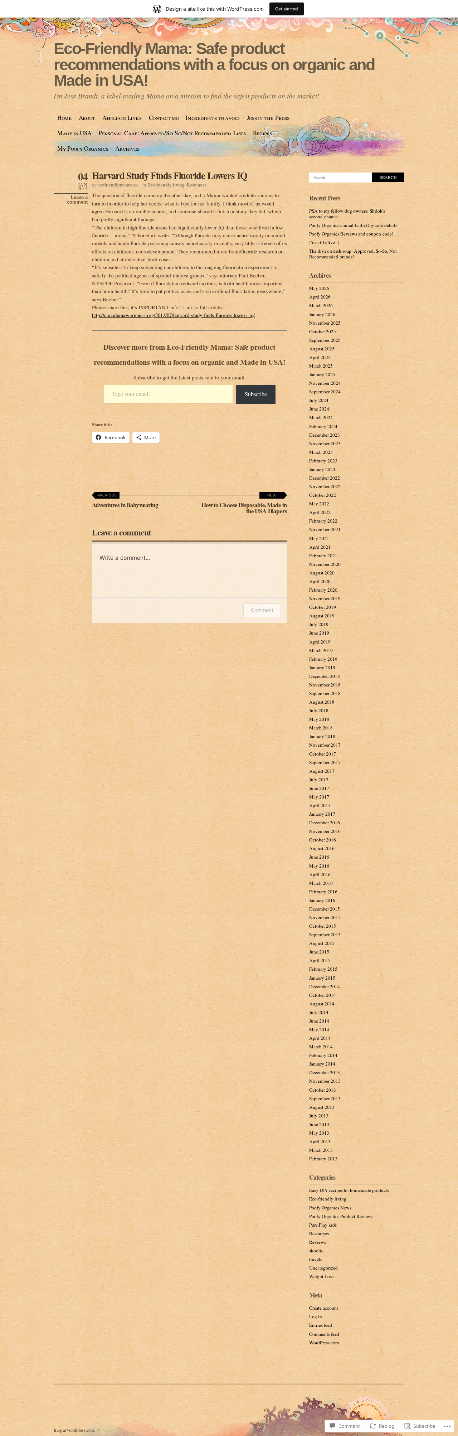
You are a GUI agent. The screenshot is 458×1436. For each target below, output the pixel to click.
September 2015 (325, 934)
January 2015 (322, 978)
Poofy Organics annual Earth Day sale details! (354, 225)
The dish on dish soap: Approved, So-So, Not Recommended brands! (353, 254)
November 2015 (325, 917)
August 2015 (322, 943)
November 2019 (325, 598)
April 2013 (320, 1141)
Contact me (164, 117)
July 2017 (318, 779)
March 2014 (321, 1046)
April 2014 (320, 1038)
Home (64, 117)
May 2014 (319, 1029)
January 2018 (322, 736)
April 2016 (320, 874)
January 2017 (322, 814)
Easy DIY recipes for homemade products (349, 1190)
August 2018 (322, 702)
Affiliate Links (122, 117)
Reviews (317, 1242)
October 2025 (322, 331)
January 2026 (322, 314)
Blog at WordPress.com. (74, 1430)
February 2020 (323, 590)
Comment (262, 610)
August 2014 (322, 1003)
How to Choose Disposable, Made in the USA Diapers (244, 504)
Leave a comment (77, 200)
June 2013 (319, 1124)
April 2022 (320, 512)
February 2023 (323, 460)
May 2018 (319, 719)
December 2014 (324, 986)
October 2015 (322, 926)
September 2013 (325, 1098)
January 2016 (322, 900)
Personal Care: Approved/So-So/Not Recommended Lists (172, 133)
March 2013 (321, 1150)
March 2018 (321, 727)
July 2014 (318, 1012)
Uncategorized (323, 1268)
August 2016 (322, 848)
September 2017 (325, 762)
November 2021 (325, 529)
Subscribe (256, 394)
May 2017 (319, 797)
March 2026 (321, 305)
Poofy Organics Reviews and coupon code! (351, 234)
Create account (323, 1308)
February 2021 (323, 555)
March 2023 (321, 452)
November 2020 (325, 564)
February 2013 (323, 1158)
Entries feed (320, 1325)
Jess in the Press (268, 117)
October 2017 (322, 754)
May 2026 (319, 288)
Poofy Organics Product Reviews (341, 1216)
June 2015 (319, 952)
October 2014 (322, 995)
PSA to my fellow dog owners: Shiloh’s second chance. (347, 214)
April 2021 (320, 547)
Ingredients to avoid (212, 117)
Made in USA (74, 133)
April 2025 (320, 357)
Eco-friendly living (166, 184)
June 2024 (319, 409)
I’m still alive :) (324, 242)
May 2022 (319, 503)
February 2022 (323, 521)
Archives (127, 148)
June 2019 (319, 633)
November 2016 (325, 831)
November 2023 (325, 443)
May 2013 (319, 1133)
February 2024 (323, 426)
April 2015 (320, 960)
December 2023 (324, 435)
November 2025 (325, 323)
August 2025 (322, 348)
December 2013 (324, 1072)
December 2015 (324, 909)
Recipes (262, 133)
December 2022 (324, 478)
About (87, 117)
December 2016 (324, 822)
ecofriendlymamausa (118, 184)
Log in (315, 1316)
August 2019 (322, 615)
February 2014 (323, 1055)
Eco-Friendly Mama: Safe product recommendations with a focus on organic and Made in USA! (214, 64)
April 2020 (320, 581)
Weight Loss (321, 1276)
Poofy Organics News (330, 1207)
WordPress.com (324, 1342)
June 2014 (319, 1021)
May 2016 (319, 866)
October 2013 (322, 1090)
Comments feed (324, 1334)
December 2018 (324, 676)
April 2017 (320, 805)
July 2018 (318, 710)
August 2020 (322, 572)
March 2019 (321, 650)
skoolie (316, 1250)
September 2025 (325, 340)
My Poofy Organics (82, 148)
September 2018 (325, 693)
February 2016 (323, 891)
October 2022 (322, 495)
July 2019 (318, 624)
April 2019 (320, 642)
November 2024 (325, 383)
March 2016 (321, 883)
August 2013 (322, 1107)
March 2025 (321, 366)
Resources (196, 184)
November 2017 (325, 745)
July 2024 (318, 400)
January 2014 (322, 1064)
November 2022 (325, 486)
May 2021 (319, 538)
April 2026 (320, 296)
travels (315, 1259)
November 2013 (325, 1081)
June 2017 (319, 788)
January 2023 (322, 469)
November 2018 (325, 684)
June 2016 (319, 857)
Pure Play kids (323, 1225)
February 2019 (323, 659)
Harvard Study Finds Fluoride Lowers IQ (169, 175)
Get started (286, 8)
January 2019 (322, 667)
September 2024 (325, 391)
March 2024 (321, 417)
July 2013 (318, 1115)
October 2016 (322, 839)
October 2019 (322, 607)
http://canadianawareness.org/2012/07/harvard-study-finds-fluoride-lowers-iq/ (173, 315)
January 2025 (322, 374)
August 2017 (322, 771)
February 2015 (323, 969)
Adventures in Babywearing (125, 501)
